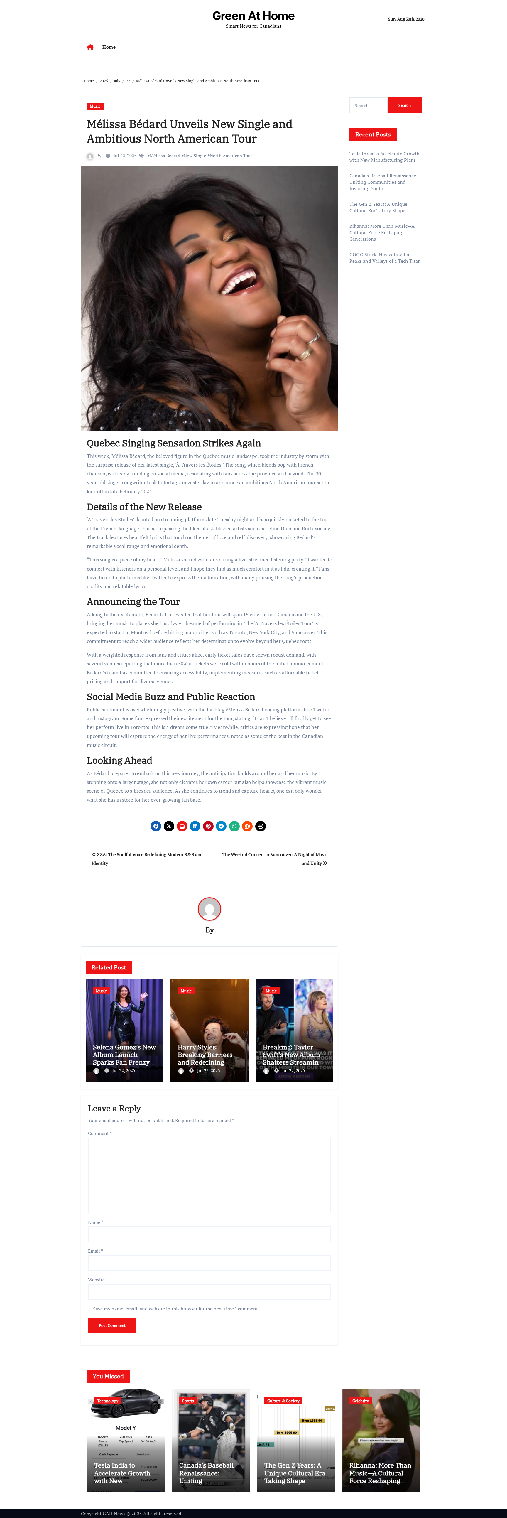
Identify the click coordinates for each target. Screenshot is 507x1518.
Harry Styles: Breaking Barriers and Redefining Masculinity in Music (209, 1058)
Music (95, 106)
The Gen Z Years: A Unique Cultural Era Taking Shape (378, 207)
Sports (188, 1401)
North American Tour (231, 155)
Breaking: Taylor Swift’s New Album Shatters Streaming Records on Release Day (292, 1062)
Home (109, 47)
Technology (107, 1401)
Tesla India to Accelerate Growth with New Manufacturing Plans (384, 156)
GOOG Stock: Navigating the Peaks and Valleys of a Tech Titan (385, 257)
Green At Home (253, 16)
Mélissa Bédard (165, 155)
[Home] (90, 47)
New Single (195, 155)
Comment (100, 1133)
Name (95, 1222)
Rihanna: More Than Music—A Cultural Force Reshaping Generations (382, 232)
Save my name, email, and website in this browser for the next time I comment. (176, 1309)
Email (95, 1251)
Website (96, 1279)
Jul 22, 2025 (123, 1070)
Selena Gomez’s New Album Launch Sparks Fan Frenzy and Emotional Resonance (124, 1062)
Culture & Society (283, 1401)
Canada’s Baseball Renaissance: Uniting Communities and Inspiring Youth (383, 182)
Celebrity (360, 1401)
